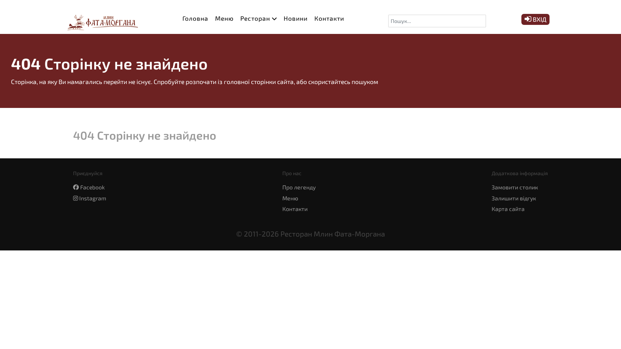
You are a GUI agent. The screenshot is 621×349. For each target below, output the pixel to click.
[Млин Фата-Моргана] (100, 20)
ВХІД (538, 19)
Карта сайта (508, 208)
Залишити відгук (514, 198)
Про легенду (299, 187)
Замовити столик (515, 187)
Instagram (92, 198)
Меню (290, 198)
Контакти (295, 208)
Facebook (92, 187)
